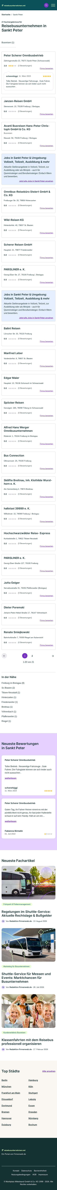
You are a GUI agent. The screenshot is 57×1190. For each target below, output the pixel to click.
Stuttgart (33, 1093)
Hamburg (33, 1080)
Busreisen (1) (8, 42)
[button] (46, 5)
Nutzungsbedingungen (20, 1174)
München (6, 1086)
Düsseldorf (7, 1099)
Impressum (43, 1174)
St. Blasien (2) (8, 688)
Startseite (6, 14)
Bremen (5, 1112)
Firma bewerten (46, 68)
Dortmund (7, 1105)
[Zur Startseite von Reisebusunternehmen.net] (13, 5)
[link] (28, 73)
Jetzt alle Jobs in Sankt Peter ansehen (36, 181)
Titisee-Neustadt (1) (11, 692)
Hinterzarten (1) (9, 697)
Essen (31, 1105)
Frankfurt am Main (11, 1093)
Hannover (7, 1118)
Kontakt (16, 1171)
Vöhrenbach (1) (9, 712)
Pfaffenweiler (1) (9, 716)
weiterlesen (10, 778)
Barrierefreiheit (40, 1171)
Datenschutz (26, 1171)
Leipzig (32, 1099)
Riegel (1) (6, 721)
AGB (34, 1174)
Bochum (32, 1124)
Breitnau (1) (7, 707)
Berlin (4, 1080)
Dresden (32, 1112)
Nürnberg (33, 1118)
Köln (30, 1086)
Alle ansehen (48, 1071)
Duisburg (6, 1124)
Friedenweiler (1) (10, 702)
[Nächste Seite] (52, 655)
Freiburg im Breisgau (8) (13, 683)
